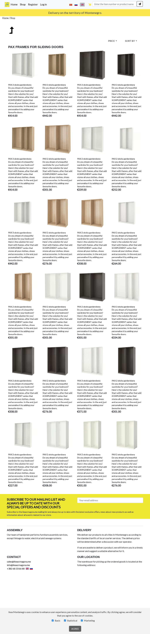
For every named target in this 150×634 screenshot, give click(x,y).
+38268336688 (83, 12)
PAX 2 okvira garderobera (54, 159)
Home (15, 4)
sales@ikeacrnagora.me (19, 561)
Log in (43, 4)
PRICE (111, 40)
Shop (23, 4)
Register (33, 4)
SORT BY (130, 40)
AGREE (75, 628)
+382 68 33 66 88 (16, 568)
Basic (57, 620)
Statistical (72, 620)
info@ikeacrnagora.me (18, 565)
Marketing (89, 620)
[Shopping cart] (89, 4)
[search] (140, 4)
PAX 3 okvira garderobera (19, 85)
